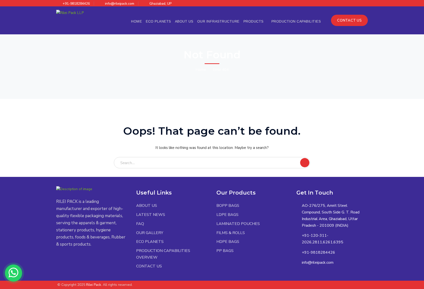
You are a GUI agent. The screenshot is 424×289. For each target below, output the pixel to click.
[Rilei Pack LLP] (70, 12)
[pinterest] (72, 258)
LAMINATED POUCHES (238, 223)
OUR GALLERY (149, 233)
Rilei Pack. (94, 284)
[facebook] (65, 258)
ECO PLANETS (150, 241)
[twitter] (57, 258)
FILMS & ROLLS (230, 233)
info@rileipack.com (119, 3)
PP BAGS (225, 250)
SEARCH (304, 162)
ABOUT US (146, 205)
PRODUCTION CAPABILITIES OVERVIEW (163, 254)
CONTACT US (349, 20)
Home (201, 69)
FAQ (140, 223)
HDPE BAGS (227, 241)
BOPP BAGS (227, 205)
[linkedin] (79, 258)
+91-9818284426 (76, 3)
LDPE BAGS (227, 214)
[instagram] (87, 258)
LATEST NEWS (150, 214)
